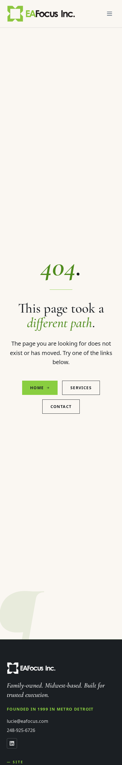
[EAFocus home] (41, 14)
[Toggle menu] (109, 14)
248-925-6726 (21, 730)
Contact (61, 406)
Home (37, 387)
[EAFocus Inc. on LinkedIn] (12, 743)
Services (81, 387)
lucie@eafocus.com (27, 721)
